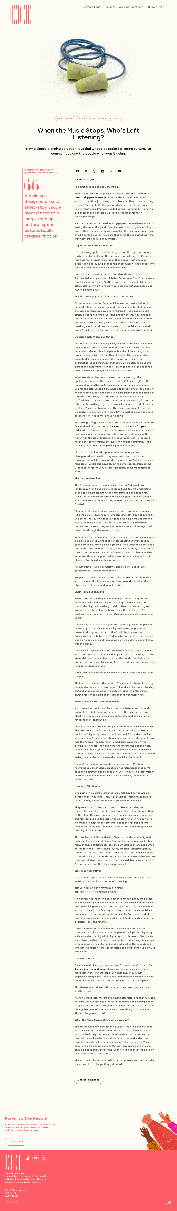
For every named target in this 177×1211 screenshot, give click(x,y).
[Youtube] (35, 1158)
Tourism (116, 118)
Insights (110, 7)
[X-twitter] (44, 1158)
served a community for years (130, 426)
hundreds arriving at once (90, 969)
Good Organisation (20, 1179)
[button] (77, 171)
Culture (81, 118)
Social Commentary (99, 118)
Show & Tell (155, 7)
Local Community (65, 118)
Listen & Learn (92, 7)
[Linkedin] (27, 1158)
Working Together (130, 7)
